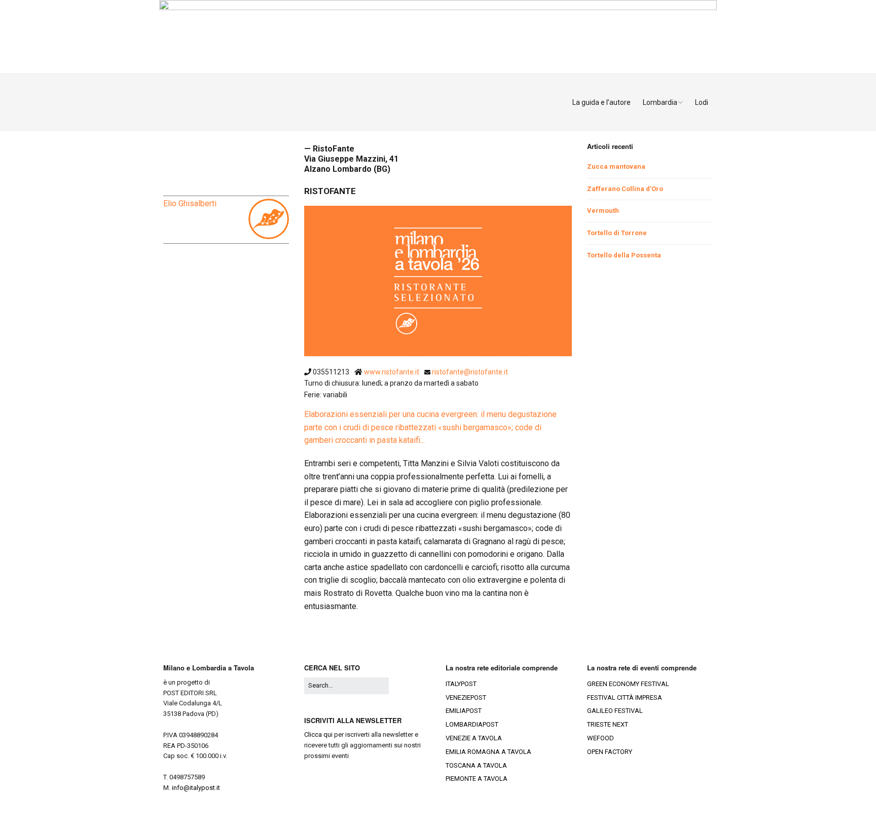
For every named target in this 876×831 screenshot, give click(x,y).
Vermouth (603, 210)
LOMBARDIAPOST (472, 724)
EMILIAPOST (464, 710)
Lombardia (660, 102)
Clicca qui (318, 734)
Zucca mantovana (616, 166)
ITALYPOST (461, 684)
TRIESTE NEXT (607, 724)
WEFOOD (600, 738)
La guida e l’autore (601, 102)
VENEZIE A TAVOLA (474, 738)
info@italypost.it (196, 787)
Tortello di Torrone (617, 233)
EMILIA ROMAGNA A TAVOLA (488, 752)
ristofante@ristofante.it (470, 372)
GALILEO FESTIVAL (615, 710)
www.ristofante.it (392, 372)
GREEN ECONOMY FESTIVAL (628, 684)
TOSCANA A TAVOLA (476, 765)
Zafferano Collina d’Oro (625, 189)
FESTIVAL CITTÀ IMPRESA (624, 697)
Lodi (701, 102)
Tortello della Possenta (624, 255)
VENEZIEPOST (466, 697)
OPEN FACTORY (609, 752)
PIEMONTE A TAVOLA (476, 778)
